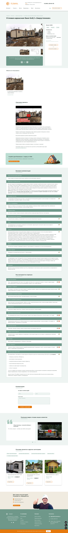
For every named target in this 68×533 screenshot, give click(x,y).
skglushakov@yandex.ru (55, 516)
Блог (32, 8)
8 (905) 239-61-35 (49, 3)
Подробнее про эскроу (13, 161)
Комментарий (20, 396)
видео (50, 224)
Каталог (8, 8)
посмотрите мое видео (30, 240)
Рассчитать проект (56, 8)
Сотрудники (22, 523)
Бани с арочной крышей (11, 453)
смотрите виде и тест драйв (48, 315)
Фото (20, 8)
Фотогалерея (23, 516)
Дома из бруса (38, 516)
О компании (23, 513)
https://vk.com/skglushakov (19, 502)
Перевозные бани (38, 523)
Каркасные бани (51, 453)
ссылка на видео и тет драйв (47, 321)
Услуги (15, 8)
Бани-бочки (37, 525)
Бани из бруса (37, 520)
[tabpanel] (34, 431)
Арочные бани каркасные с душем (38, 453)
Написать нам (16, 505)
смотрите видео (11, 335)
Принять (48, 531)
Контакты (37, 8)
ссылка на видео (45, 198)
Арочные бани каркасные (24, 453)
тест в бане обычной (37, 283)
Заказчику (26, 8)
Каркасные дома (38, 518)
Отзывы (22, 520)
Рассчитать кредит (53, 48)
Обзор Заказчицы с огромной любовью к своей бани (22, 426)
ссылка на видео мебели (28, 207)
